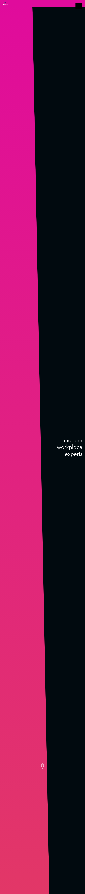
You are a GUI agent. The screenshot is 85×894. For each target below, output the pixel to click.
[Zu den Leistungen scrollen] (42, 765)
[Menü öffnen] (78, 6)
